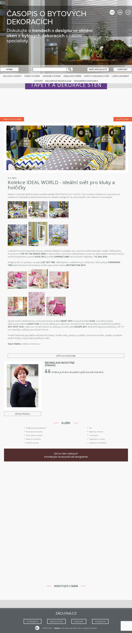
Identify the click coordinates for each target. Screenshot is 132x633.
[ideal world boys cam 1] (17, 217)
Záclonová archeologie (58, 80)
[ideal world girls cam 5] (36, 315)
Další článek (122, 119)
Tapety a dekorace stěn (96, 76)
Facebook (122, 128)
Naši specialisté (98, 69)
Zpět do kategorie (66, 355)
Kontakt (123, 69)
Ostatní (38, 80)
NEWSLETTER (56, 621)
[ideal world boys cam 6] (37, 245)
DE (120, 12)
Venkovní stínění (72, 76)
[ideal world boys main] (38, 217)
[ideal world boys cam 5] (17, 245)
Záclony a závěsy (12, 76)
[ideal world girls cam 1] (17, 287)
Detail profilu (22, 413)
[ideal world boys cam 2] (58, 245)
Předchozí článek (12, 119)
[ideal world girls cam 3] (38, 287)
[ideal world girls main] (59, 287)
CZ (112, 12)
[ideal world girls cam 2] (56, 315)
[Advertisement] (66, 105)
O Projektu (32, 621)
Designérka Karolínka (86, 80)
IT (128, 12)
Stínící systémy (32, 76)
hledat (70, 69)
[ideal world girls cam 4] (17, 315)
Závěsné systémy (52, 76)
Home (9, 69)
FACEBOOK (100, 621)
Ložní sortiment (120, 76)
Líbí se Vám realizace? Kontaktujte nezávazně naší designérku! (66, 455)
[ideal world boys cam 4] (59, 217)
